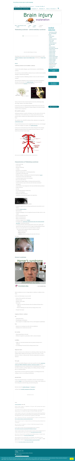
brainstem (25, 83)
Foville (27, 57)
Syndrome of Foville (52, 53)
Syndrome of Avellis (52, 49)
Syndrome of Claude (52, 52)
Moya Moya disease (52, 44)
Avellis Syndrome (51, 36)
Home (16, 25)
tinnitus (28, 220)
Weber (42, 57)
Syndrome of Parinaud (52, 59)
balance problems (23, 209)
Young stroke (51, 67)
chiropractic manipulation (18, 404)
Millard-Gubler (32, 57)
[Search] (58, 8)
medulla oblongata (30, 82)
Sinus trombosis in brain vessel (53, 48)
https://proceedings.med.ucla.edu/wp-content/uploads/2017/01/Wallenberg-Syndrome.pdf (25, 428)
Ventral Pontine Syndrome (53, 63)
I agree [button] (72, 458)
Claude (24, 57)
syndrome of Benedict (19, 57)
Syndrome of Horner (52, 55)
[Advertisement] (33, 398)
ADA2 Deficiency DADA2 (53, 32)
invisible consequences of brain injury (28, 389)
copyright (17, 451)
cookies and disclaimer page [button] (45, 459)
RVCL (50, 45)
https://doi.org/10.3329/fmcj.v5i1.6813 (29, 435)
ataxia (41, 175)
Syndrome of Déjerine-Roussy (53, 56)
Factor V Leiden (51, 40)
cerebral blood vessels (19, 121)
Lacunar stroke (51, 41)
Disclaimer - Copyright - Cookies (19, 450)
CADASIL (50, 37)
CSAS (20, 381)
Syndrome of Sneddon (52, 60)
